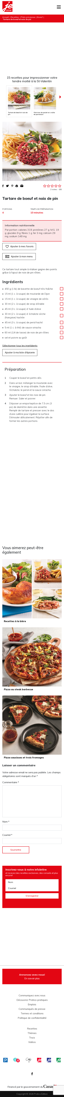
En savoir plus (32, 976)
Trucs (32, 1037)
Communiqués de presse (32, 1009)
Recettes (15, 17)
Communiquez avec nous (32, 995)
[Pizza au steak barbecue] (32, 657)
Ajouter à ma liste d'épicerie (20, 352)
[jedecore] (49, 1060)
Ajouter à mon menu (22, 256)
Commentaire (10, 782)
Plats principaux (28, 17)
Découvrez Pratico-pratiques (32, 1000)
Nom (5, 821)
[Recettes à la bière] (32, 588)
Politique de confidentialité (32, 1018)
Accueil (5, 17)
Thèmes (32, 1033)
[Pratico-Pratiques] (5, 1060)
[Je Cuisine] (7, 7)
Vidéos (32, 1042)
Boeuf (40, 17)
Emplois (32, 1004)
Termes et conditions (32, 1013)
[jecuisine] (39, 1060)
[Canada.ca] (50, 1086)
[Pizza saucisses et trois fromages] (32, 725)
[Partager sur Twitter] (7, 186)
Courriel (7, 834)
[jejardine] (58, 1060)
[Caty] (29, 1060)
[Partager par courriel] (21, 186)
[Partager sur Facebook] (3, 186)
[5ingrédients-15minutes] (16, 1060)
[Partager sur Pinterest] (12, 186)
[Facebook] (32, 1073)
